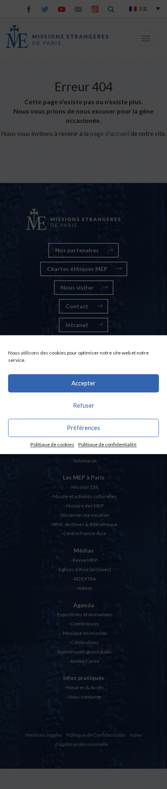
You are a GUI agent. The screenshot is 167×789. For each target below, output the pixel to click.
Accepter (83, 383)
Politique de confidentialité (107, 444)
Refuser (83, 405)
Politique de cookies (52, 444)
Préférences (83, 427)
